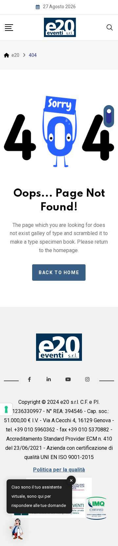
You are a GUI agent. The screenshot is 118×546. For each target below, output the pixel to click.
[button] (17, 528)
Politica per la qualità (59, 470)
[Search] (110, 26)
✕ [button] (71, 480)
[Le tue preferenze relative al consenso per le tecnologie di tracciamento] (6, 409)
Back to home (59, 272)
